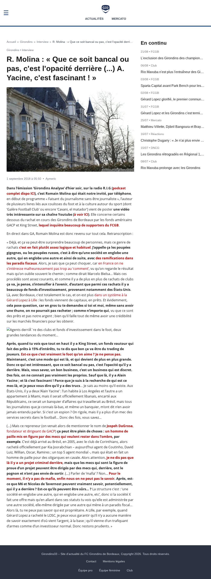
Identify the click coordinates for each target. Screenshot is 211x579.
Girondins (26, 41)
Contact (91, 561)
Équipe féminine (109, 570)
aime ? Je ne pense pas (101, 354)
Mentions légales (114, 561)
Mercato (119, 18)
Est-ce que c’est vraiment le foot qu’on (52, 354)
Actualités (94, 18)
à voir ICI (81, 214)
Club (130, 570)
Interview (42, 41)
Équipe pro (85, 570)
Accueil (11, 41)
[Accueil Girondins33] (106, 9)
